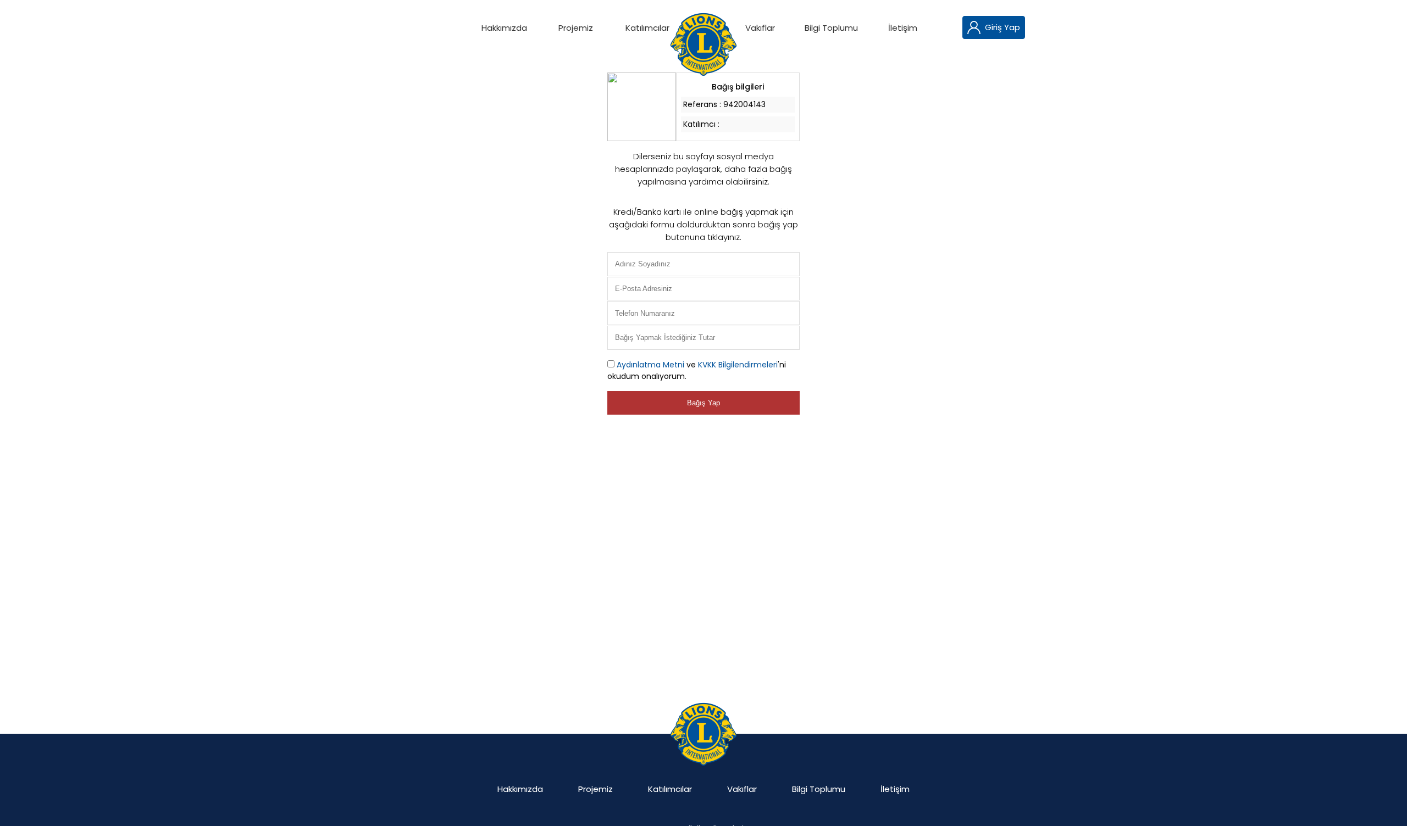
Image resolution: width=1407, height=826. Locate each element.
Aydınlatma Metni (650, 364)
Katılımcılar (647, 28)
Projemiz (575, 28)
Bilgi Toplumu (831, 28)
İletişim (902, 28)
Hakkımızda (504, 28)
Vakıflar (760, 28)
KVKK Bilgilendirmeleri (738, 364)
